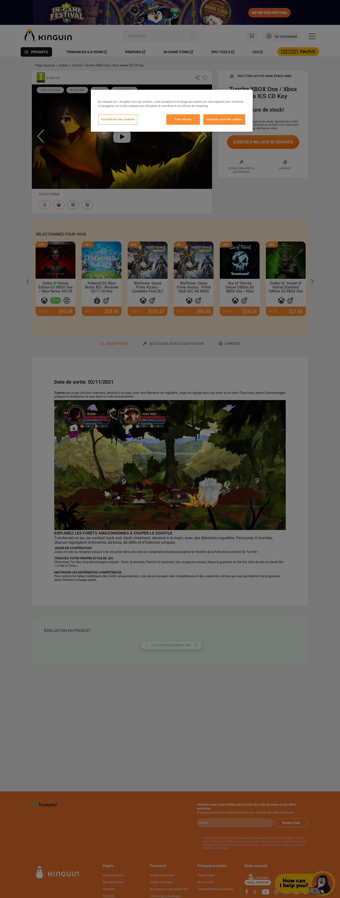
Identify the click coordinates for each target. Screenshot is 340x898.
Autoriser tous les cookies (224, 119)
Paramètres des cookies (118, 119)
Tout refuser (182, 119)
